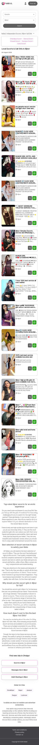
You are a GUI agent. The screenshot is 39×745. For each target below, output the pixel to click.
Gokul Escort (21, 43)
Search (19, 26)
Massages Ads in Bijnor (20, 670)
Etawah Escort (15, 41)
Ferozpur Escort (27, 41)
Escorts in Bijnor (19, 663)
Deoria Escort (28, 39)
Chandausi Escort (16, 39)
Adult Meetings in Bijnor (19, 677)
